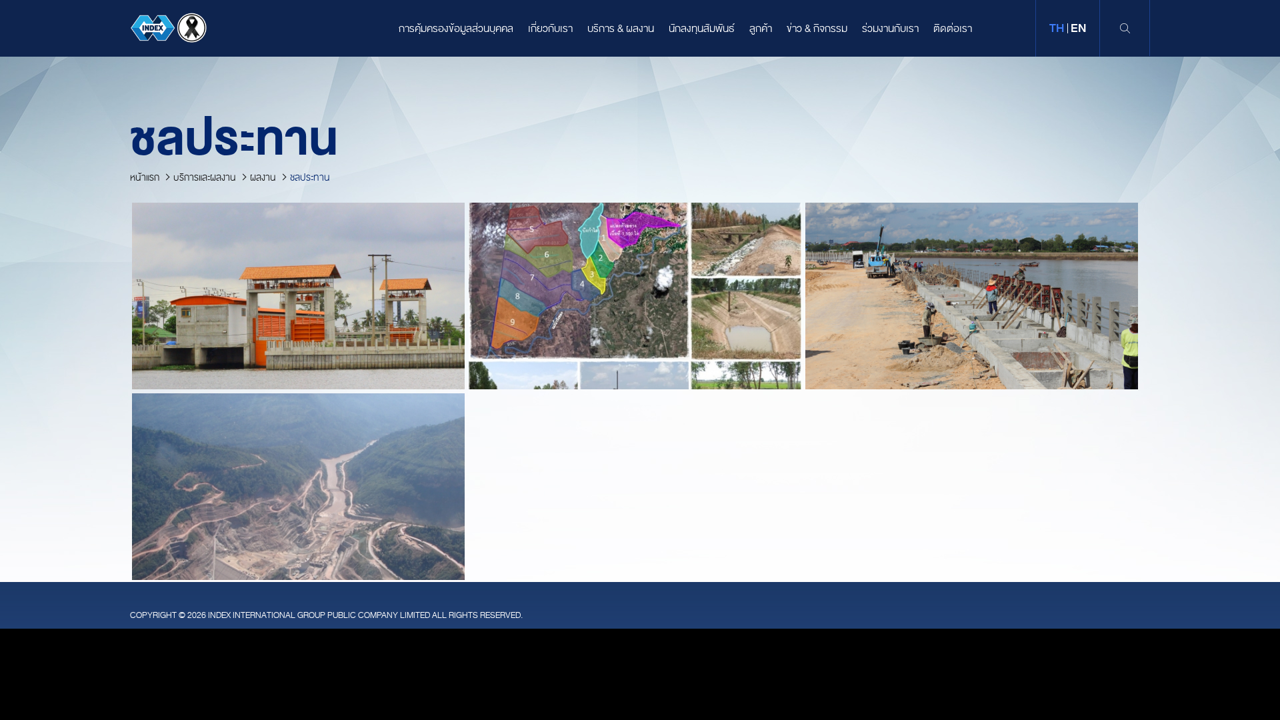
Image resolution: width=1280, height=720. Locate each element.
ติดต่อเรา (952, 29)
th (1056, 28)
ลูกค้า (760, 29)
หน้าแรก (144, 177)
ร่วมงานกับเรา (890, 29)
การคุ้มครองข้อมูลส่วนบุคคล (456, 29)
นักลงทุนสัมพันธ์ (702, 29)
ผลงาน (263, 177)
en (1078, 28)
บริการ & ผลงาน (620, 29)
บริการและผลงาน (204, 177)
